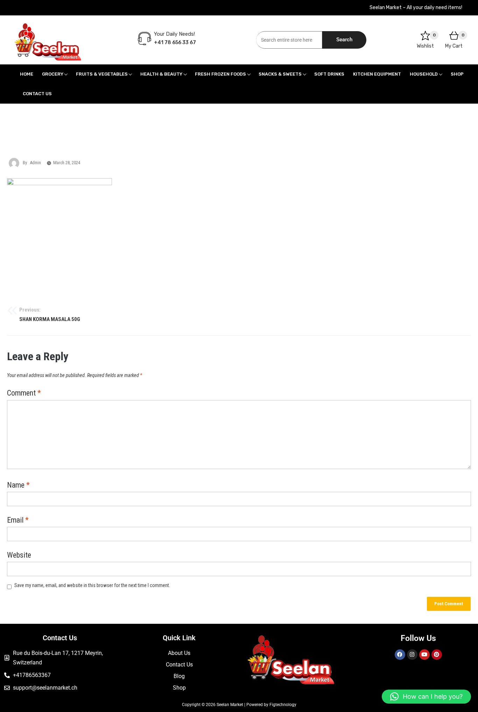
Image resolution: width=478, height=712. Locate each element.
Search (344, 39)
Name (18, 485)
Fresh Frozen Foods (220, 74)
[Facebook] (400, 654)
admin (35, 162)
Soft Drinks (329, 74)
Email (18, 520)
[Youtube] (424, 654)
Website (19, 555)
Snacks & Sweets (280, 74)
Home (26, 74)
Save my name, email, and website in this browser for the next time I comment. (92, 585)
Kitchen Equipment (377, 74)
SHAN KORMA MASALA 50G (49, 315)
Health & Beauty (161, 74)
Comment (24, 393)
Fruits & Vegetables (102, 74)
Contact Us (37, 93)
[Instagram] (412, 654)
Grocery (52, 74)
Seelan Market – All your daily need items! (416, 8)
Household (424, 74)
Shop (457, 74)
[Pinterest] (436, 654)
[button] (426, 697)
